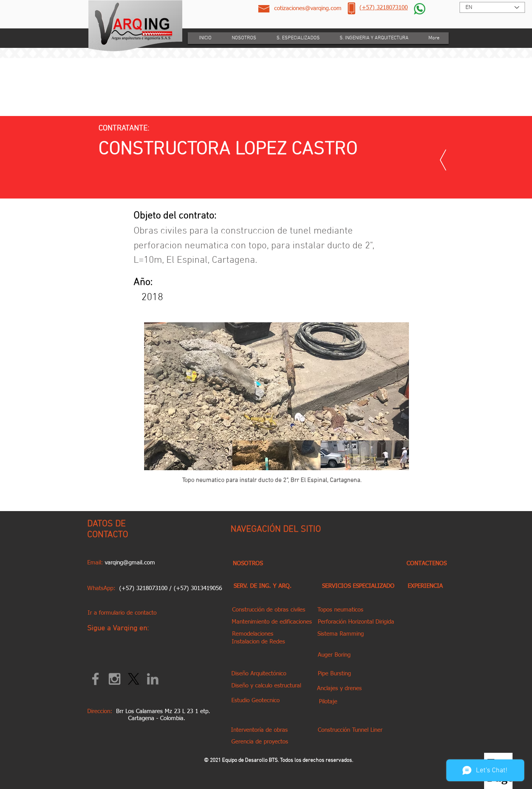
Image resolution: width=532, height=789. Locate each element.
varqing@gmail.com (130, 563)
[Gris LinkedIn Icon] (152, 679)
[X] (133, 679)
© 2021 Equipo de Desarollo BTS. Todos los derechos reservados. (278, 760)
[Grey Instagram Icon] (114, 679)
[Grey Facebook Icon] (95, 679)
